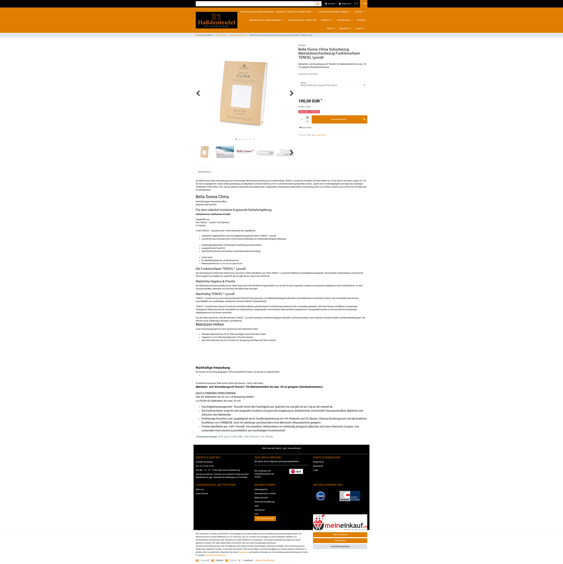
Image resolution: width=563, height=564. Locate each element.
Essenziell (204, 560)
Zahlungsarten (261, 489)
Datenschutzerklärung (264, 502)
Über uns (200, 489)
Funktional (248, 560)
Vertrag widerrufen (265, 518)
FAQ (256, 514)
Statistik (219, 560)
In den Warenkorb (339, 119)
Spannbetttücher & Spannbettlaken (265, 20)
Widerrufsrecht (261, 497)
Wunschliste (306, 128)
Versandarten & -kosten (265, 493)
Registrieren (318, 462)
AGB (256, 506)
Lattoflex (358, 12)
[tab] (204, 171)
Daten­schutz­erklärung (215, 555)
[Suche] (318, 3)
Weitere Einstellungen (265, 560)
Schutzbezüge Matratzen (238, 35)
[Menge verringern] (307, 121)
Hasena (359, 28)
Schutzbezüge (343, 20)
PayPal (233, 560)
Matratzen (344, 28)
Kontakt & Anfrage (204, 462)
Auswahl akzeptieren (340, 546)
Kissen (330, 28)
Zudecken (360, 20)
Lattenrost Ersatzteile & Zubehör (333, 12)
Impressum (259, 510)
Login (315, 470)
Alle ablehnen (340, 540)
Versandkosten (320, 135)
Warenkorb (318, 466)
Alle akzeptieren (340, 534)
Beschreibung (204, 172)
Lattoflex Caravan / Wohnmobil (302, 20)
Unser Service (202, 493)
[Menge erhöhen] (307, 117)
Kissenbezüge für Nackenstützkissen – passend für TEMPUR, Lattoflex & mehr (276, 12)
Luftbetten (325, 20)
